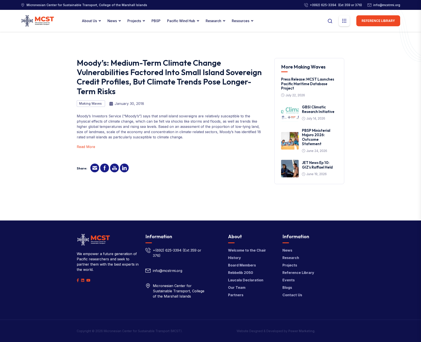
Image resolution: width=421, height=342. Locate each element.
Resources (240, 21)
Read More (86, 147)
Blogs (287, 287)
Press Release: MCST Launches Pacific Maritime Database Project (307, 83)
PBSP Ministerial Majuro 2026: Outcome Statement (316, 137)
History (234, 258)
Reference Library (378, 21)
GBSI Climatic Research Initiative (318, 109)
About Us (89, 21)
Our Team (236, 287)
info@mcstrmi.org (386, 5)
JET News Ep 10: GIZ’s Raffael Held (317, 164)
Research (213, 21)
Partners (235, 295)
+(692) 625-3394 (323, 5)
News (112, 21)
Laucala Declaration (245, 280)
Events (288, 280)
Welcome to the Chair (247, 250)
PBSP (156, 21)
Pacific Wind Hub (181, 21)
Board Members (242, 265)
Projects (134, 21)
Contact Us (292, 295)
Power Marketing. (301, 331)
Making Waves (91, 103)
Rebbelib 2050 (240, 272)
